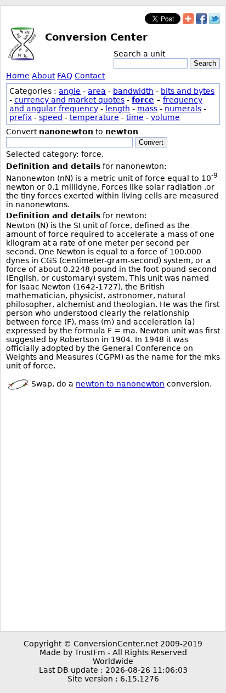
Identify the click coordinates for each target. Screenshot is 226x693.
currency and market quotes (69, 99)
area (97, 91)
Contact (90, 75)
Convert (151, 142)
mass (147, 108)
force (143, 99)
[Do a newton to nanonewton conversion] (18, 383)
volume (165, 117)
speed (51, 117)
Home (18, 75)
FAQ (64, 75)
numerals (183, 108)
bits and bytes (187, 91)
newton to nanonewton (120, 383)
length (117, 108)
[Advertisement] (113, 513)
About (43, 75)
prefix (20, 117)
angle (70, 91)
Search (205, 63)
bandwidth (133, 91)
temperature (94, 117)
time (135, 117)
